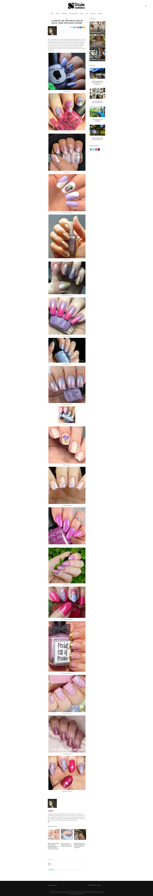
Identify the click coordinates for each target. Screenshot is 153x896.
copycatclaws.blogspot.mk (66, 505)
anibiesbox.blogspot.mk (67, 131)
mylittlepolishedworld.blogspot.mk (67, 295)
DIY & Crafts (93, 13)
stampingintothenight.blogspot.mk (67, 212)
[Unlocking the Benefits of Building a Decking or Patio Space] (97, 39)
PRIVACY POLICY (92, 885)
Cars (87, 13)
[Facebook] (91, 149)
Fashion (57, 13)
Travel (81, 13)
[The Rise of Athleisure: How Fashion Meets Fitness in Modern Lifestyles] (97, 53)
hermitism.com (66, 172)
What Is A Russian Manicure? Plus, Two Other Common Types (66, 845)
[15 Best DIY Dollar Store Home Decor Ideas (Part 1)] (97, 93)
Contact (49, 885)
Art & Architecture (73, 13)
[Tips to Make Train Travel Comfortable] (97, 111)
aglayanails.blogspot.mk (67, 259)
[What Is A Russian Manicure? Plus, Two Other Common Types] (67, 834)
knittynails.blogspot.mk (67, 584)
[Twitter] (48, 821)
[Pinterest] (96, 149)
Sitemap (99, 885)
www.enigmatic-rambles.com (67, 791)
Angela (58, 30)
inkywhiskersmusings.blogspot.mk (67, 673)
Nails (67, 18)
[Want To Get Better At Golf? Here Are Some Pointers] (97, 130)
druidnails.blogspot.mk (67, 91)
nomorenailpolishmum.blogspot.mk (67, 619)
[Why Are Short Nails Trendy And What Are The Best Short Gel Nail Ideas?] (80, 834)
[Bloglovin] (99, 149)
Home (52, 13)
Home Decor (64, 13)
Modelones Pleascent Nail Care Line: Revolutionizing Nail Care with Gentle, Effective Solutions (53, 846)
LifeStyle (100, 13)
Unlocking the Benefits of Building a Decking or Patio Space (97, 45)
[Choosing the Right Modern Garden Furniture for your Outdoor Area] (97, 73)
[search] (146, 6)
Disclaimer (54, 885)
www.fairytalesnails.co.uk (67, 713)
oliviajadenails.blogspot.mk (67, 404)
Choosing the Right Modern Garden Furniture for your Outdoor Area (97, 83)
